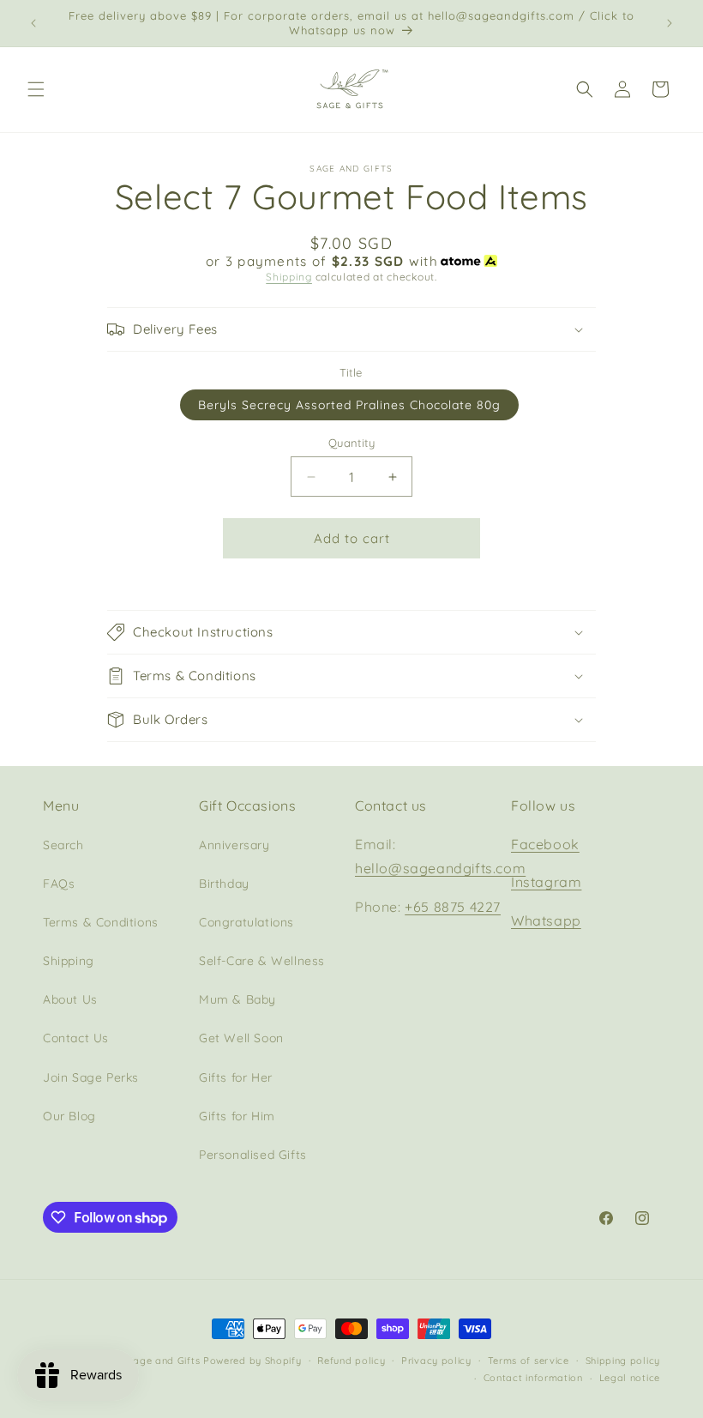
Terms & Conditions (101, 922)
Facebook (545, 844)
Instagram (546, 881)
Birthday (224, 883)
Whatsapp (546, 920)
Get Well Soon (241, 1038)
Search (63, 845)
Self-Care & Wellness (262, 960)
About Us (70, 999)
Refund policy (351, 1361)
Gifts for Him (237, 1116)
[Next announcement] (669, 23)
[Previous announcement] (33, 23)
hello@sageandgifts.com (440, 868)
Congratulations (246, 922)
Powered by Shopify (252, 1361)
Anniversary (234, 845)
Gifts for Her (236, 1077)
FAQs (59, 883)
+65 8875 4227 (453, 906)
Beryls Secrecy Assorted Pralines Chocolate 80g (349, 405)
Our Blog (69, 1116)
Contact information (533, 1378)
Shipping (289, 276)
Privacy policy (436, 1361)
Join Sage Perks (91, 1077)
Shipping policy (623, 1361)
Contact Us (76, 1038)
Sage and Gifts (163, 1361)
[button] (36, 89)
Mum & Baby (237, 999)
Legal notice (629, 1378)
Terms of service (528, 1361)
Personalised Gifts (253, 1154)
